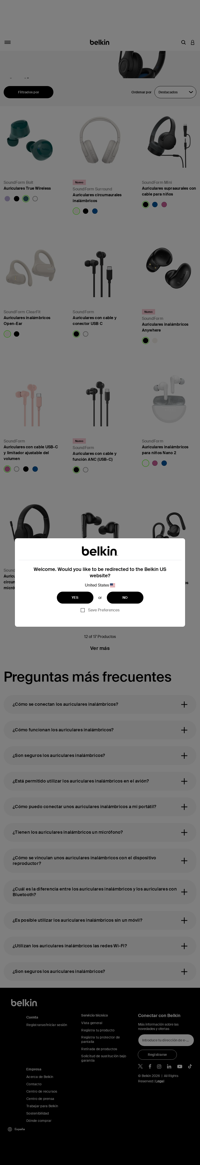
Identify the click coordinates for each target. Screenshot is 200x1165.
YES (75, 597)
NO (125, 597)
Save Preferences (104, 610)
